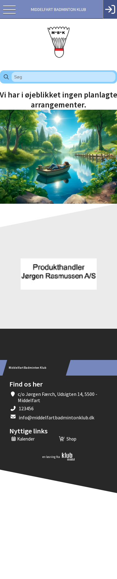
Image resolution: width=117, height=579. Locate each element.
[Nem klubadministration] (58, 459)
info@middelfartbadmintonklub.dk (56, 417)
